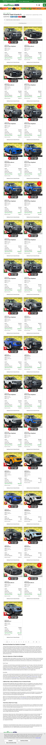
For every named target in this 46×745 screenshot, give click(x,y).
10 (28, 641)
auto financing (23, 697)
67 (33, 641)
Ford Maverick (9, 669)
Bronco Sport (35, 676)
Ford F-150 (24, 667)
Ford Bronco (29, 676)
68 (36, 641)
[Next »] (39, 642)
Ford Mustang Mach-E (15, 677)
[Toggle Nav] (44, 5)
